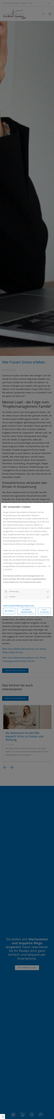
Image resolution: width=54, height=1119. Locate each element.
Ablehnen (9, 611)
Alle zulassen (44, 611)
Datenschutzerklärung (13, 605)
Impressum (29, 605)
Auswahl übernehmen (26, 611)
